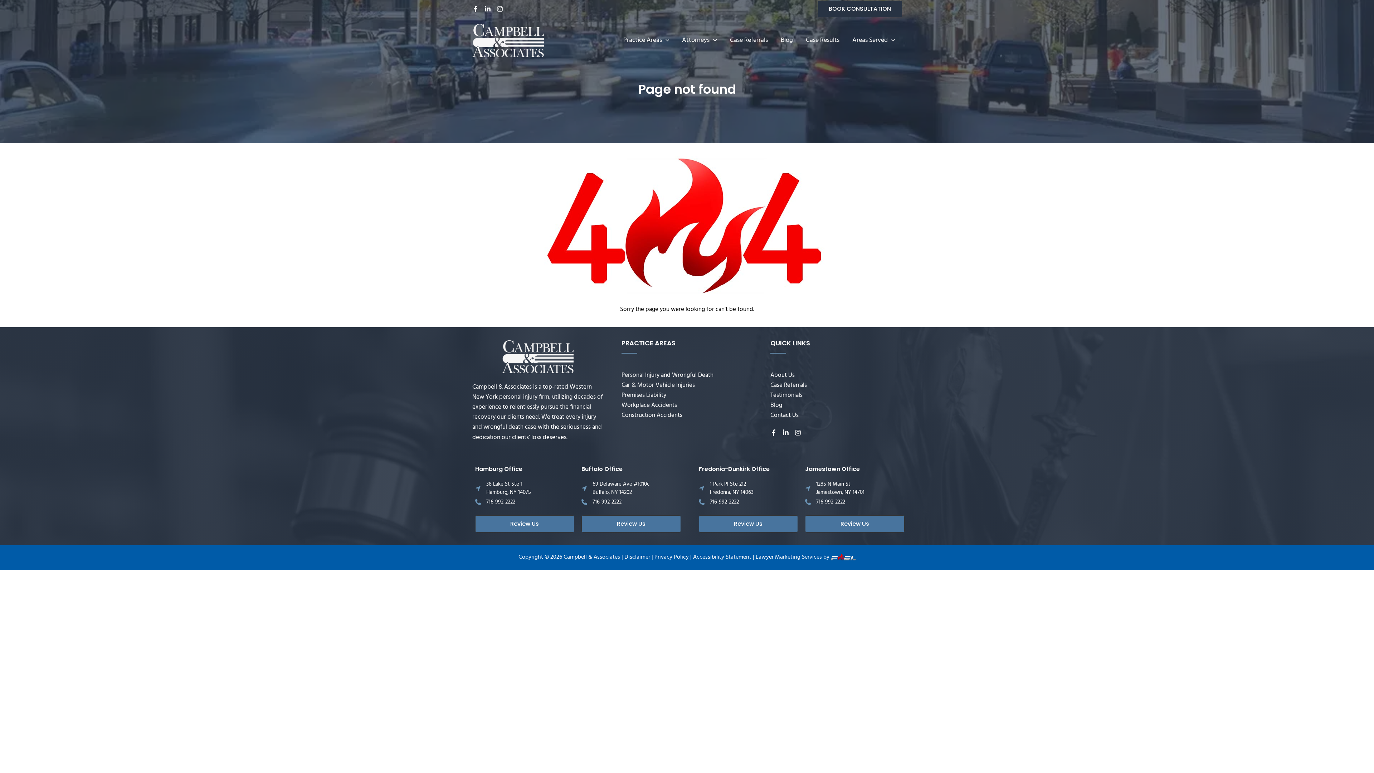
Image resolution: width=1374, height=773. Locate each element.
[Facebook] (475, 9)
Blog (787, 40)
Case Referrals (749, 40)
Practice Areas (642, 40)
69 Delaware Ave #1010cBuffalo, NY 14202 (621, 488)
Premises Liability (644, 395)
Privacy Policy (671, 557)
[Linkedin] (487, 9)
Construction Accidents (652, 415)
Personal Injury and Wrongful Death (667, 375)
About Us (782, 375)
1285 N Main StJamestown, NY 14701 (840, 488)
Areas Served (870, 40)
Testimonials (786, 395)
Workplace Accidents (649, 405)
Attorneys (696, 40)
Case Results (822, 40)
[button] (860, 9)
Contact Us (784, 415)
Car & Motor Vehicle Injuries (658, 385)
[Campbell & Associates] (508, 40)
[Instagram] (500, 9)
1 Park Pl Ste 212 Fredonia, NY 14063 (732, 488)
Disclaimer (637, 557)
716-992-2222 (500, 502)
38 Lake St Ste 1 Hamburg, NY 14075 (508, 488)
